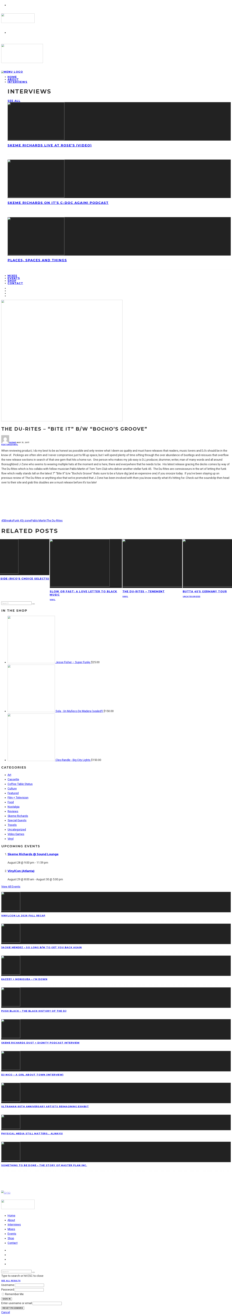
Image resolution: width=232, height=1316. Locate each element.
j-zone (27, 520)
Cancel (5, 1312)
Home (11, 1215)
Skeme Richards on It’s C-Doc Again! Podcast (58, 203)
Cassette (13, 779)
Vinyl (15, 445)
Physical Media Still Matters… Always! (32, 1133)
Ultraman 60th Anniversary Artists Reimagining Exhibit (45, 1106)
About (11, 1220)
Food (11, 802)
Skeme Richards (18, 816)
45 (2, 520)
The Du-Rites (54, 520)
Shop (11, 1238)
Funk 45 (18, 520)
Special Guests (17, 820)
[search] (33, 603)
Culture (12, 788)
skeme (12, 443)
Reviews (13, 811)
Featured (6, 445)
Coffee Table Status (20, 784)
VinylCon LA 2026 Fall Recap (23, 915)
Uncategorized (191, 597)
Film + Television (18, 797)
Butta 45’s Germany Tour (205, 591)
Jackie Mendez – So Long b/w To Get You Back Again (41, 947)
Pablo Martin (38, 520)
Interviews (17, 81)
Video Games (16, 834)
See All (14, 100)
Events (12, 1233)
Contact (15, 283)
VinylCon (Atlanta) (21, 871)
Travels (12, 825)
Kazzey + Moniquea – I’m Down (24, 979)
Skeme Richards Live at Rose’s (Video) (50, 145)
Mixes (11, 1229)
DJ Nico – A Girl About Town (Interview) (32, 1074)
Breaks (8, 520)
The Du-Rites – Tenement (143, 591)
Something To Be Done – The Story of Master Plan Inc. (44, 1165)
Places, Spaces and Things (37, 260)
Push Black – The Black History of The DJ (33, 1011)
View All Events (10, 886)
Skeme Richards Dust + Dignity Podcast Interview (40, 1042)
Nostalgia (13, 806)
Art (9, 774)
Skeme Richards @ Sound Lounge (33, 854)
